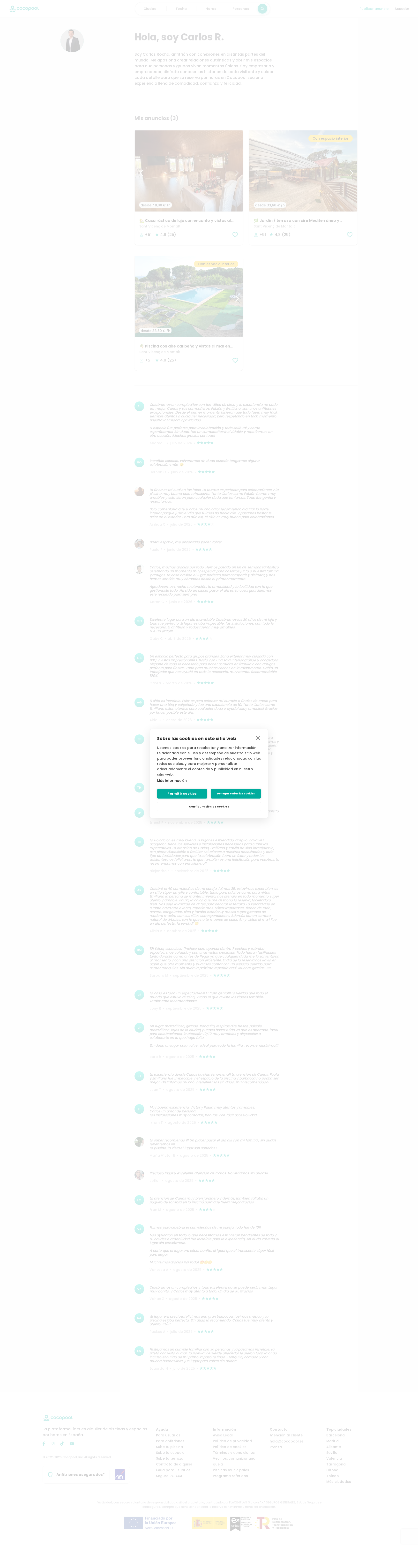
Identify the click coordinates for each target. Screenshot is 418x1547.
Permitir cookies (182, 793)
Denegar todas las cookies (236, 793)
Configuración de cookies (209, 806)
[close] (258, 738)
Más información (172, 780)
